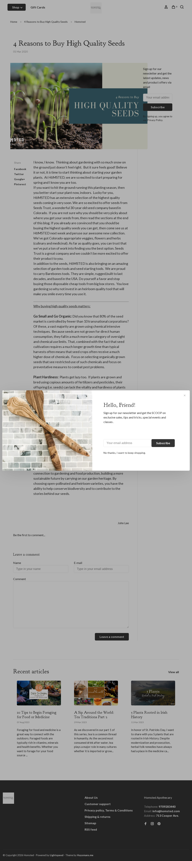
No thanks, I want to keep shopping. (125, 452)
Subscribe (163, 443)
